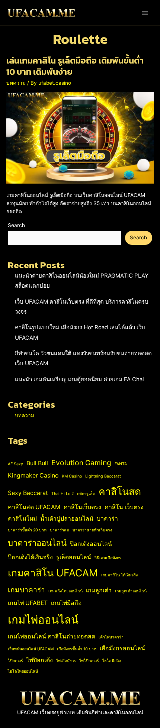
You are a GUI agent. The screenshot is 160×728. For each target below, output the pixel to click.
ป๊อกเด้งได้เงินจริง (30, 557)
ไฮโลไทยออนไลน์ (23, 671)
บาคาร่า (107, 518)
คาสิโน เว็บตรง (124, 507)
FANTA (121, 464)
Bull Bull (37, 463)
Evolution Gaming (81, 462)
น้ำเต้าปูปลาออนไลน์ (66, 518)
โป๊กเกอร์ (15, 661)
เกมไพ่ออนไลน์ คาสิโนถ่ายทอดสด (51, 636)
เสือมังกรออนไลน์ (122, 648)
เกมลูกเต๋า (99, 590)
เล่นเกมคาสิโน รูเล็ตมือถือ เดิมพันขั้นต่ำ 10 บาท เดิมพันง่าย (75, 66)
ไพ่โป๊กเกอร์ (89, 661)
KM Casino (72, 476)
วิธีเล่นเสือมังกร (108, 558)
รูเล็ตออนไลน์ (73, 557)
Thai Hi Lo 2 (62, 493)
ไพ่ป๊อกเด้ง (39, 660)
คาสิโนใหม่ (22, 518)
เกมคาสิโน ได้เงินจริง (119, 575)
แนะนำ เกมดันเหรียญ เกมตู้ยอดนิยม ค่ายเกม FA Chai (79, 379)
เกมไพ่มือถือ (66, 602)
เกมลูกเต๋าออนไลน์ (131, 591)
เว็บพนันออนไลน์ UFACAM (31, 649)
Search (16, 225)
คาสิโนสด (120, 491)
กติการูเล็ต (86, 493)
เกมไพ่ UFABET (28, 602)
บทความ (16, 83)
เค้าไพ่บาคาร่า (111, 637)
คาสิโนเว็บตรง (82, 507)
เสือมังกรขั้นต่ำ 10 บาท (76, 649)
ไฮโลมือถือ (111, 661)
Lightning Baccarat (103, 476)
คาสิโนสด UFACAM (34, 507)
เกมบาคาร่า (26, 589)
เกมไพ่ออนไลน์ (43, 619)
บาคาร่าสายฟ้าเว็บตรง (92, 530)
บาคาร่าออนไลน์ (37, 543)
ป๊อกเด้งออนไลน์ (91, 543)
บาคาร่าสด (59, 530)
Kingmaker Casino (33, 475)
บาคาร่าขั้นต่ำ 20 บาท (27, 530)
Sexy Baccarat (28, 492)
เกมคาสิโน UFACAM (53, 573)
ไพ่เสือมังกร (66, 661)
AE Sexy (15, 464)
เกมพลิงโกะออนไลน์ (65, 591)
